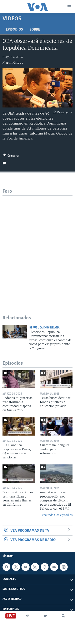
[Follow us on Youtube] (25, 567)
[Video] (45, 616)
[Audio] (27, 616)
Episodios (14, 30)
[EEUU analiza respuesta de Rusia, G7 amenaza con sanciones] (18, 426)
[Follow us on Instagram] (64, 567)
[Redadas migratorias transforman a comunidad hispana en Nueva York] (18, 379)
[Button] (11, 156)
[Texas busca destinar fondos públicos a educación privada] (56, 379)
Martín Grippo (12, 62)
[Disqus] (37, 248)
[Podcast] (45, 567)
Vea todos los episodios (57, 515)
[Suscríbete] (54, 567)
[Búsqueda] (63, 616)
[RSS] (35, 567)
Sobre (35, 30)
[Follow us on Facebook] (6, 567)
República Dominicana (44, 327)
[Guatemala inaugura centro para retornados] (56, 426)
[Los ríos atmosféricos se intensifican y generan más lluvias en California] (18, 473)
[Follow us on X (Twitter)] (16, 567)
